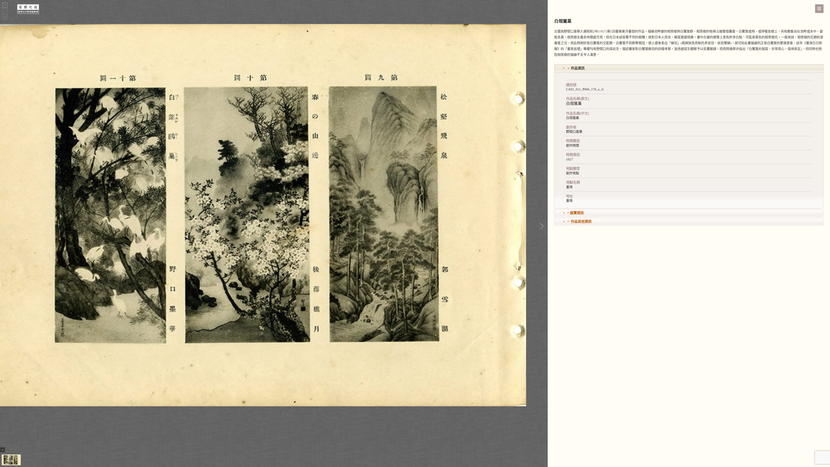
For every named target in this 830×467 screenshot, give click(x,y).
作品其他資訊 (581, 221)
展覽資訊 (577, 213)
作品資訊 (578, 68)
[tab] (689, 68)
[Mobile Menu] (819, 8)
